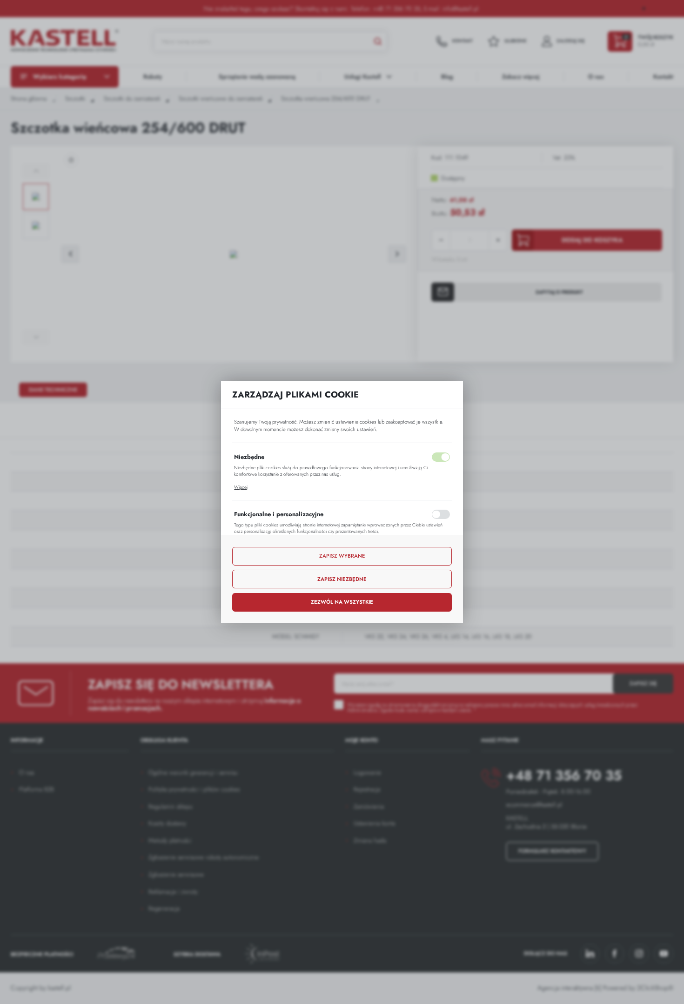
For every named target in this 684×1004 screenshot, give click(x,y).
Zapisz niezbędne (342, 579)
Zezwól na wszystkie (342, 602)
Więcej (241, 487)
